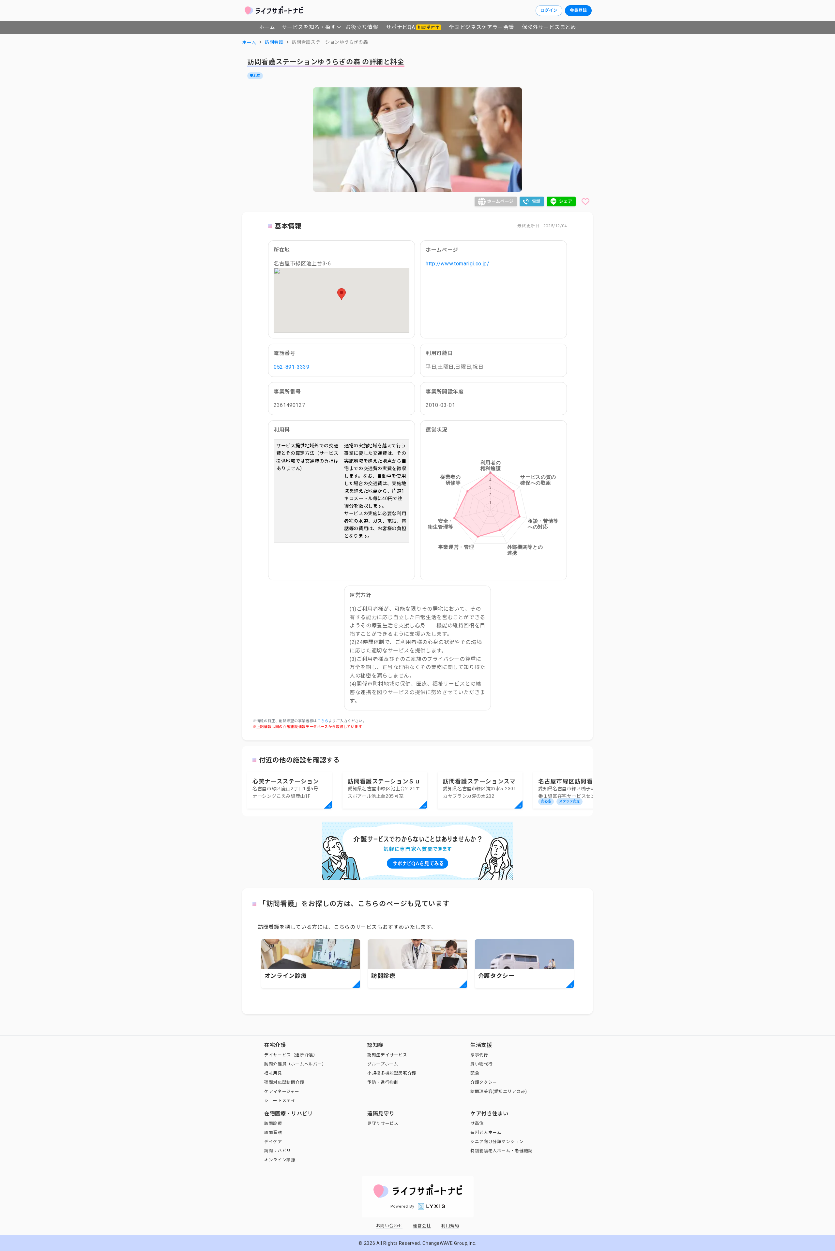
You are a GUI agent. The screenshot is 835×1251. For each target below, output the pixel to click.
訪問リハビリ (277, 1150)
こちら (322, 721)
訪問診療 (273, 1123)
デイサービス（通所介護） (291, 1054)
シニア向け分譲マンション (497, 1141)
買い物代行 (481, 1064)
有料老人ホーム (485, 1132)
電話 (536, 201)
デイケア (273, 1141)
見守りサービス (382, 1123)
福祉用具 (273, 1073)
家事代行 (479, 1054)
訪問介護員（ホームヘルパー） (295, 1064)
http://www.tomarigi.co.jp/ (458, 264)
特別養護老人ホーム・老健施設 (501, 1150)
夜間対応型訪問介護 (284, 1082)
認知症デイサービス (387, 1054)
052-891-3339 (292, 367)
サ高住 (477, 1123)
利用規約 (450, 1225)
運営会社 (422, 1225)
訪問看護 (273, 1132)
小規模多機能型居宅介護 (391, 1073)
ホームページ (500, 201)
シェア (565, 201)
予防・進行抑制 (382, 1082)
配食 (474, 1073)
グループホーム (382, 1064)
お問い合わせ (389, 1225)
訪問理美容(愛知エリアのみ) (498, 1091)
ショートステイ (279, 1100)
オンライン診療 (279, 1159)
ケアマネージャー (281, 1091)
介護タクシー (483, 1082)
